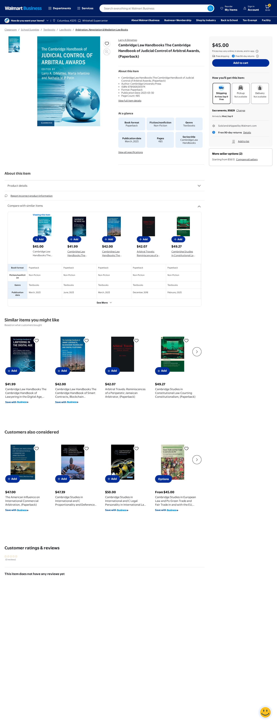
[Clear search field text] (204, 8)
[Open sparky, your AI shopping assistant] (265, 712)
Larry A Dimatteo (127, 39)
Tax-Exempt (250, 20)
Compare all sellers (247, 159)
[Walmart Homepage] (23, 8)
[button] (228, 8)
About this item (18, 173)
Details (247, 132)
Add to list (243, 141)
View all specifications (130, 152)
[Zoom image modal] (106, 51)
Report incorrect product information (32, 195)
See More (102, 302)
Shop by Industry (206, 20)
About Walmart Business (145, 20)
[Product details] (199, 186)
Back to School (229, 20)
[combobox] (156, 8)
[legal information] (257, 51)
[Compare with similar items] (199, 205)
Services (87, 8)
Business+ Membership (177, 20)
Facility (266, 20)
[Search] (210, 8)
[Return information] (256, 56)
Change (240, 110)
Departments (62, 8)
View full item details (129, 100)
